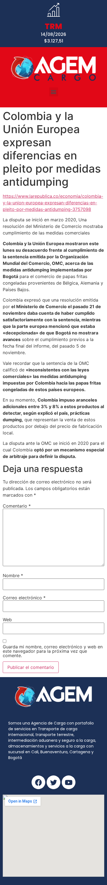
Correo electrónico (24, 597)
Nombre (13, 575)
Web (7, 619)
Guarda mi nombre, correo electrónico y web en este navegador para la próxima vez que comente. (53, 651)
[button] (53, 91)
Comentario (17, 506)
